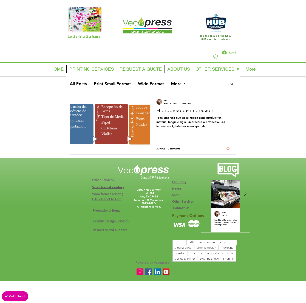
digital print (227, 242)
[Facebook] (148, 271)
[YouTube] (166, 271)
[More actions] (229, 102)
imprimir (228, 258)
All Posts (78, 83)
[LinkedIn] (157, 271)
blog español (183, 248)
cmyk (230, 253)
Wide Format (151, 83)
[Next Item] (244, 194)
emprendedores (212, 253)
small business (209, 258)
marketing (227, 248)
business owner (185, 258)
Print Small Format (112, 83)
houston (180, 253)
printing (179, 242)
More (176, 83)
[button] (215, 56)
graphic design (206, 248)
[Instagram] (140, 271)
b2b (191, 242)
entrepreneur (207, 242)
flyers (193, 253)
